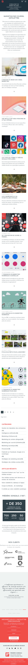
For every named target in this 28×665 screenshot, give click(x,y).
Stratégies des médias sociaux (11, 462)
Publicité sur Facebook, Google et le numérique (13, 453)
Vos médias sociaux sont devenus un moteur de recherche (13, 478)
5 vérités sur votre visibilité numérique (14, 489)
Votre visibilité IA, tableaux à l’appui (13, 482)
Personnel (5, 449)
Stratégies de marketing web (11, 459)
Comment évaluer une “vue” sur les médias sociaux (13, 473)
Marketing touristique (8, 445)
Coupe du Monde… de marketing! (12, 486)
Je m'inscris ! (13, 663)
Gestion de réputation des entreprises (14, 428)
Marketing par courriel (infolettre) (12, 442)
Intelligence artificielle (9, 433)
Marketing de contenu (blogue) (11, 439)
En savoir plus (14, 640)
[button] (22, 1)
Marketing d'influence (8, 436)
